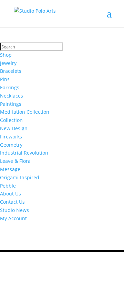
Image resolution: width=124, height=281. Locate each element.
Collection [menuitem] (11, 120)
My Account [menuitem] (13, 218)
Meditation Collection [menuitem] (24, 112)
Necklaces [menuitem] (11, 95)
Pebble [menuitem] (8, 185)
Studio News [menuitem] (14, 210)
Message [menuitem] (10, 169)
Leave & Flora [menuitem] (15, 161)
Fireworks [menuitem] (11, 136)
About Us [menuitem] (10, 193)
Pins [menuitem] (5, 79)
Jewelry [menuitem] (8, 63)
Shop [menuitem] (6, 55)
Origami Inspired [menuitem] (19, 177)
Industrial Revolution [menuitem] (24, 152)
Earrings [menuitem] (9, 87)
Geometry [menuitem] (11, 145)
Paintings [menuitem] (10, 104)
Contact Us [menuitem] (12, 202)
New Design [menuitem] (14, 128)
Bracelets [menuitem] (10, 71)
